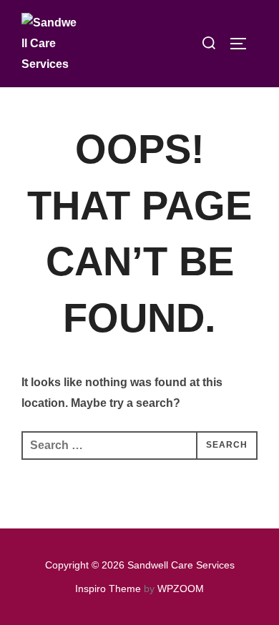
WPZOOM (180, 588)
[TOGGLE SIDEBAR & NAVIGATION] (243, 43)
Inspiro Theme (108, 588)
